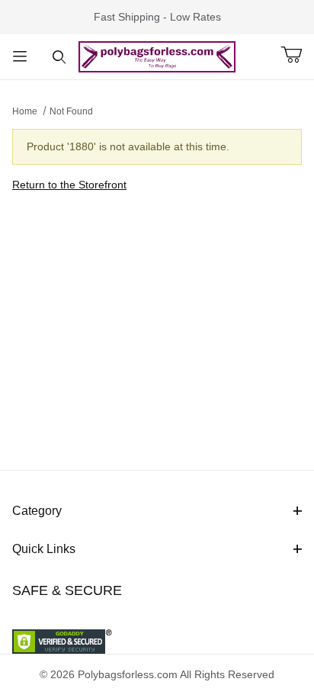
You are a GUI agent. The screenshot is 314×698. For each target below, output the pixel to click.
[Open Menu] (20, 56)
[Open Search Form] (59, 56)
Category (37, 510)
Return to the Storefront (69, 185)
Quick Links (43, 548)
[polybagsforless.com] (157, 56)
